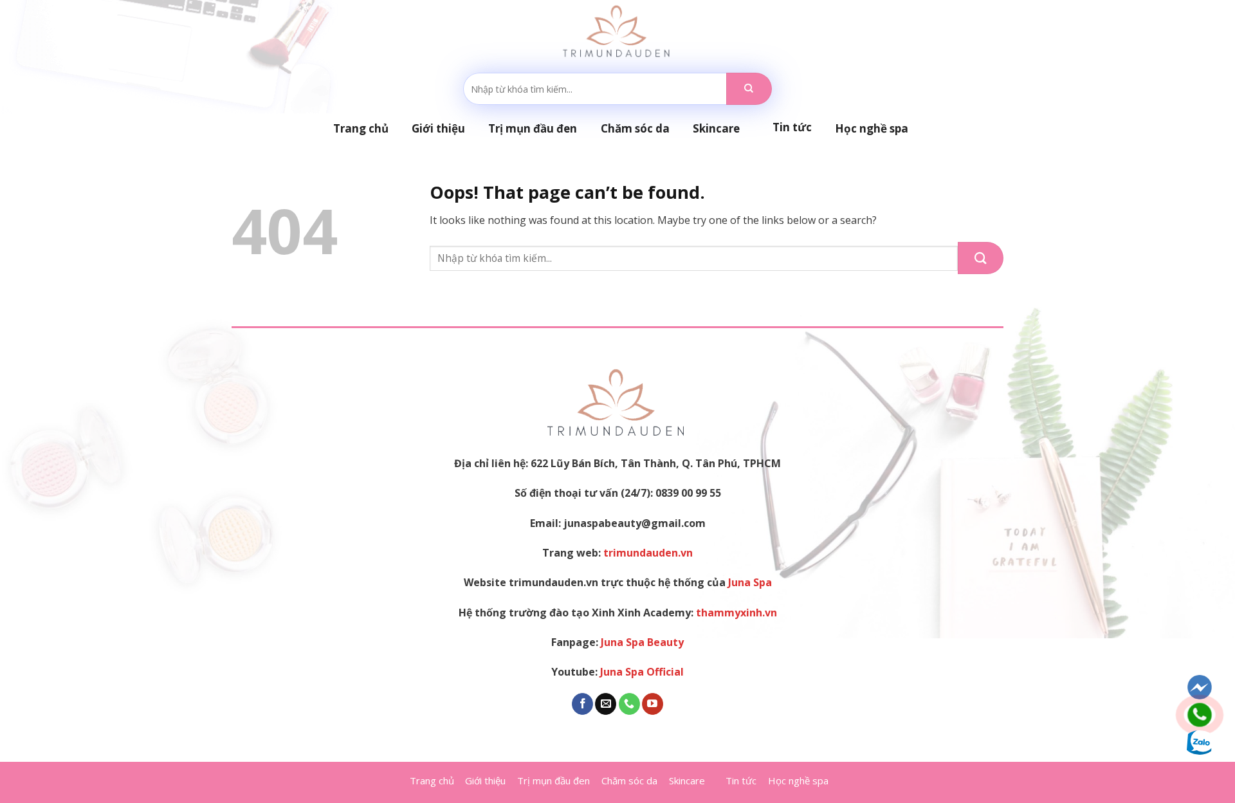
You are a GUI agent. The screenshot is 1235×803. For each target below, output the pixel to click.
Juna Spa (750, 582)
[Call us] (629, 704)
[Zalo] (1200, 742)
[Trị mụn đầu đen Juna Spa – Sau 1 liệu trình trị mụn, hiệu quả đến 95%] (618, 32)
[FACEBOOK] (1200, 687)
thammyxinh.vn (736, 612)
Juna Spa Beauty (642, 642)
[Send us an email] (605, 704)
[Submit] (749, 89)
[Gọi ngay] (1200, 715)
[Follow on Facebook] (582, 704)
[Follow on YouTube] (652, 704)
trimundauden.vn (648, 553)
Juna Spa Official (642, 672)
